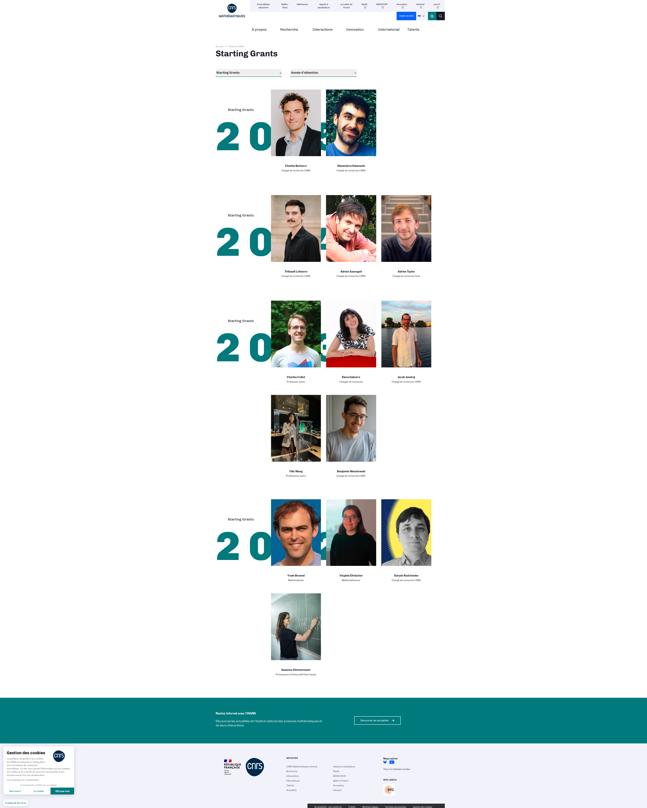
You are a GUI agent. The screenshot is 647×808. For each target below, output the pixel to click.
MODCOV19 (382, 4)
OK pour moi (62, 791)
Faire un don (406, 16)
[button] (15, 802)
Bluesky (385, 762)
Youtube (391, 762)
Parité (364, 4)
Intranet (420, 4)
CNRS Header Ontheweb (432, 16)
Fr (419, 16)
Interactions (323, 29)
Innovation (355, 29)
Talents (413, 29)
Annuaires (402, 4)
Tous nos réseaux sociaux (396, 769)
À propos (259, 29)
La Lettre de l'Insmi (346, 6)
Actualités (291, 790)
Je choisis (39, 791)
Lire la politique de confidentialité (23, 780)
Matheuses (302, 4)
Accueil (220, 46)
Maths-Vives (285, 6)
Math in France (340, 780)
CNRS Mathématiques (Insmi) (301, 766)
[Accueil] (232, 10)
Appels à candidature (323, 6)
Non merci (15, 791)
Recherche (289, 29)
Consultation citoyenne (263, 6)
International (389, 29)
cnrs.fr (437, 4)
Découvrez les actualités (374, 720)
